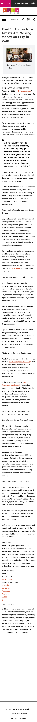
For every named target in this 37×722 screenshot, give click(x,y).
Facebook (6, 591)
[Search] (23, 19)
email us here (7, 579)
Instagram (6, 588)
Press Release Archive (22, 709)
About (8, 709)
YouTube (5, 594)
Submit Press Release (18, 714)
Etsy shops (16, 268)
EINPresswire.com (23, 91)
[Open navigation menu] (4, 19)
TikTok (4, 597)
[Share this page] (33, 19)
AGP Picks (5, 3)
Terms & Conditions (18, 718)
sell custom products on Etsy (20, 362)
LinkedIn (5, 585)
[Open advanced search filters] (28, 19)
